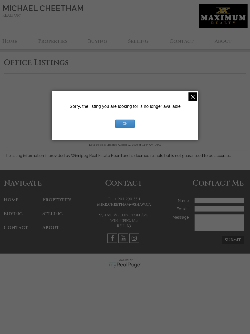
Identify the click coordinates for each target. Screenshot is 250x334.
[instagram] (134, 239)
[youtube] (123, 239)
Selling (138, 41)
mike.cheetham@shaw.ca (124, 204)
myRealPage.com (125, 265)
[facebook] (112, 239)
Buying (97, 41)
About (223, 41)
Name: (183, 200)
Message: (180, 217)
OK (125, 124)
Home (9, 41)
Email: (182, 209)
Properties (52, 41)
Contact (181, 41)
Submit (233, 240)
